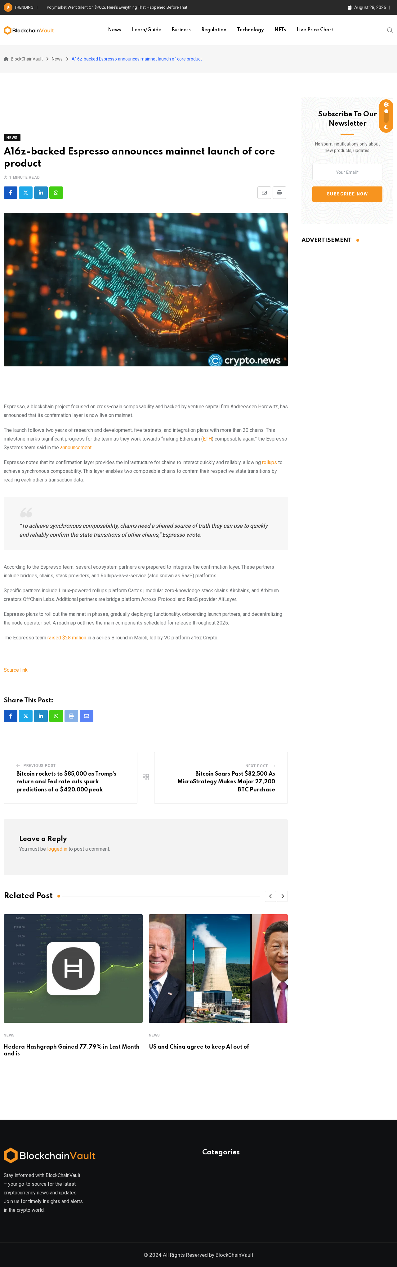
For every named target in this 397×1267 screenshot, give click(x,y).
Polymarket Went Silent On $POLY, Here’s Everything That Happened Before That (117, 7)
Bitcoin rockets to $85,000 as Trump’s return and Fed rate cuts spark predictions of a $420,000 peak (66, 782)
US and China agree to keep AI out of (199, 1047)
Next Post (257, 766)
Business (181, 30)
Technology (250, 30)
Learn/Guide (146, 30)
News (114, 30)
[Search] (390, 30)
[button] (270, 896)
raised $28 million (66, 638)
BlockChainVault (234, 1255)
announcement (75, 447)
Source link (16, 670)
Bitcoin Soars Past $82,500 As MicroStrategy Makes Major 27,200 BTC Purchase (226, 782)
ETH (207, 439)
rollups (269, 462)
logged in (57, 849)
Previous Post (40, 765)
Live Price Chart (315, 30)
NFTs (280, 30)
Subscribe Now (347, 193)
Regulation (213, 30)
